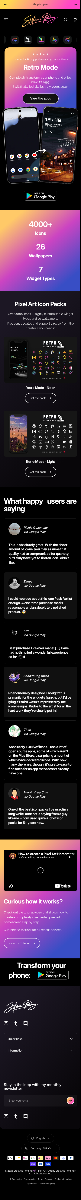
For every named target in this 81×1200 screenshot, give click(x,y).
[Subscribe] (67, 1092)
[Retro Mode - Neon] (40, 360)
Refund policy (14, 1171)
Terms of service (43, 1171)
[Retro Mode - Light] (40, 434)
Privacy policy (28, 1171)
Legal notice (29, 1175)
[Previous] (5, 4)
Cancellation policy (45, 1175)
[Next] (76, 4)
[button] (69, 857)
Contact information (61, 1171)
